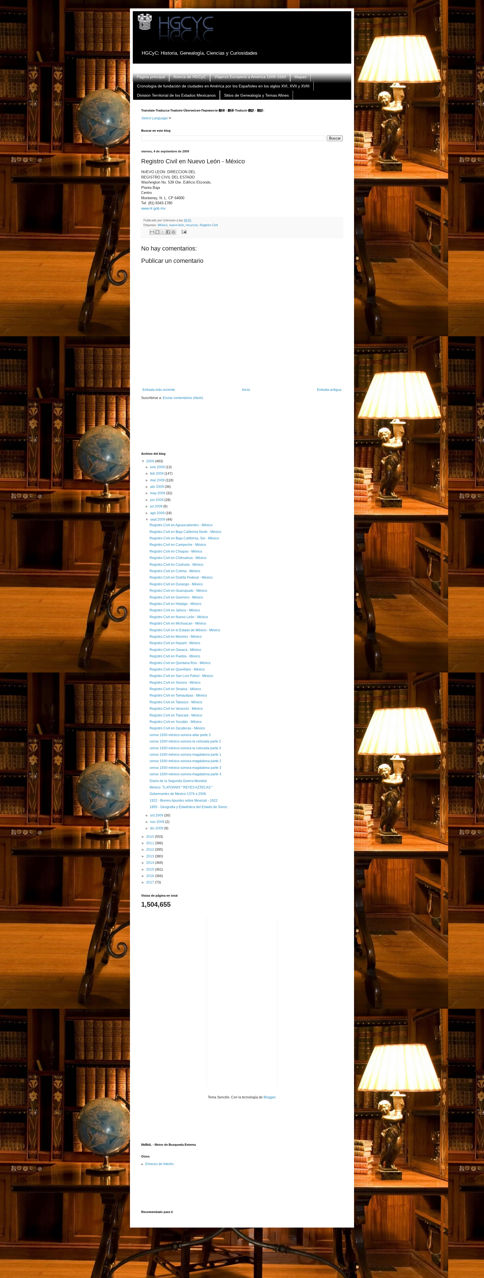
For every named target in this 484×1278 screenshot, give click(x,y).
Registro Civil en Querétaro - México (177, 669)
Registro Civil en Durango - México (176, 584)
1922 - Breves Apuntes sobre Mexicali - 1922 (184, 800)
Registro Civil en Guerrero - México (176, 597)
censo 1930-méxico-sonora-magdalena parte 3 (185, 768)
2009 (150, 461)
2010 (150, 837)
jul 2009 (156, 506)
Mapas (300, 77)
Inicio (246, 390)
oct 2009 (157, 815)
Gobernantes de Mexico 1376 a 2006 (178, 794)
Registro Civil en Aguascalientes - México (181, 525)
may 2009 (158, 493)
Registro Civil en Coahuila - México (176, 565)
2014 (150, 863)
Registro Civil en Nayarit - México (175, 643)
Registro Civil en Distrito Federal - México (181, 577)
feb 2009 (157, 474)
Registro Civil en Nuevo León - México (179, 617)
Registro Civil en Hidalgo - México (175, 604)
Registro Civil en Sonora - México (175, 683)
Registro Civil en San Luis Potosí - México (181, 676)
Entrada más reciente (159, 390)
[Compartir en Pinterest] (173, 232)
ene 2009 (158, 467)
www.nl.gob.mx (153, 208)
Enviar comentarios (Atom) (183, 398)
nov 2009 (157, 822)
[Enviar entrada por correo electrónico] (183, 231)
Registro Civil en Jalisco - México (175, 610)
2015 (150, 869)
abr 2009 (157, 487)
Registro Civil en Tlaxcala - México (176, 715)
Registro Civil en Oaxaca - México (175, 650)
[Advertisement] (243, 429)
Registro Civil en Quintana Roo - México (180, 663)
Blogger (269, 1097)
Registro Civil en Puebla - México (175, 656)
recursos (192, 225)
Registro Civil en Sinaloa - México (175, 689)
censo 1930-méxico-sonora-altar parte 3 (180, 735)
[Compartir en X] (163, 232)
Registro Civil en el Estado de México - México (185, 630)
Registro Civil (209, 225)
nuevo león (176, 225)
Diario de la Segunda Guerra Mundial (178, 781)
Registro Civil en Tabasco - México (176, 702)
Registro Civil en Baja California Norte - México (185, 532)
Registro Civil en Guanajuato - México (178, 591)
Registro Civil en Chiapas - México (176, 551)
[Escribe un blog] (157, 232)
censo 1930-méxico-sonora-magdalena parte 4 (185, 774)
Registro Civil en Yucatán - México (176, 722)
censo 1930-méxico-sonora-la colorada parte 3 (185, 748)
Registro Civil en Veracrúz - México (176, 709)
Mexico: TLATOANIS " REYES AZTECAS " (181, 787)
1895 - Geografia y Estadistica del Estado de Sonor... (189, 807)
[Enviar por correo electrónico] (152, 232)
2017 (150, 882)
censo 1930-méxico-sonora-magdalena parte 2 (185, 761)
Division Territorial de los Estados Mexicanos (176, 95)
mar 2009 (158, 480)
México (162, 225)
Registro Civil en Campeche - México (178, 545)
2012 (150, 850)
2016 (150, 876)
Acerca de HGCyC (189, 77)
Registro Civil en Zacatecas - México (177, 728)
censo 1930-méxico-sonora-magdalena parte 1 (185, 755)
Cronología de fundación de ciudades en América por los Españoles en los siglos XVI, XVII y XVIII (223, 86)
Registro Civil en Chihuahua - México (178, 558)
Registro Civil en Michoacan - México (178, 623)
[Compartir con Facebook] (168, 232)
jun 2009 (157, 500)
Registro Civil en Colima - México (175, 571)
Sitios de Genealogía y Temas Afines (256, 95)
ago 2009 (158, 513)
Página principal (151, 77)
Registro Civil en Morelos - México (176, 637)
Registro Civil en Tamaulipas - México (178, 695)
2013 (150, 856)
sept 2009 (158, 519)
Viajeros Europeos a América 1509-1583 (250, 77)
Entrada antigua (329, 390)
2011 (150, 843)
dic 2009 (157, 828)
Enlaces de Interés (159, 1164)
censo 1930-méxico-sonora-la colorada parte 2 (185, 741)
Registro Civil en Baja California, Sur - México (184, 538)
